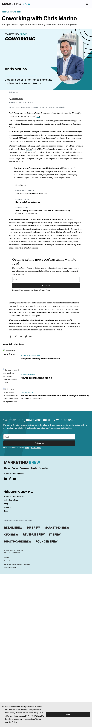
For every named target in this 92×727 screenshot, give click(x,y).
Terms (38, 719)
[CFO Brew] (11, 534)
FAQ (6, 511)
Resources (24, 468)
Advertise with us (11, 500)
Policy (14, 722)
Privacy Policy (15, 712)
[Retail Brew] (13, 528)
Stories (7, 468)
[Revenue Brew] (34, 534)
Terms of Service (9, 561)
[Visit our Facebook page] (10, 478)
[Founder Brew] (47, 541)
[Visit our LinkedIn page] (5, 478)
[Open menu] (87, 3)
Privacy (6, 557)
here (38, 116)
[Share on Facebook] (10, 336)
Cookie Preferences (10, 567)
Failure (29, 149)
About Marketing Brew (14, 473)
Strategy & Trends (37, 107)
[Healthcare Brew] (17, 541)
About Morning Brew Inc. (14, 496)
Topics (15, 468)
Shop (6, 503)
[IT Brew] (55, 534)
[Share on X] (15, 336)
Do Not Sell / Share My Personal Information (17, 564)
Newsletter (43, 468)
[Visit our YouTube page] (14, 478)
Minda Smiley (17, 98)
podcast (74, 323)
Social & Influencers (23, 107)
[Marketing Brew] (57, 528)
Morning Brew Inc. (17, 550)
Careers (7, 507)
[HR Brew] (33, 528)
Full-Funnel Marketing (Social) (55, 107)
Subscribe (46, 285)
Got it (68, 714)
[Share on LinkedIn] (21, 336)
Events (34, 468)
